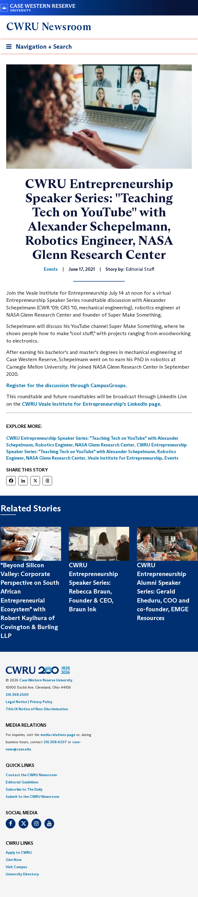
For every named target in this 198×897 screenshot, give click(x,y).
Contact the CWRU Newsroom (31, 775)
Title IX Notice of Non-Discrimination (37, 709)
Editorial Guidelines (22, 782)
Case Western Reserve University (45, 680)
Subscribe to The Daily (24, 789)
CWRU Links (19, 843)
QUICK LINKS (20, 765)
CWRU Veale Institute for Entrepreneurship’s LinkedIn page (91, 404)
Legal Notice (16, 701)
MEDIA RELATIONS (26, 725)
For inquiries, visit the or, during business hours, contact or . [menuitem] (48, 741)
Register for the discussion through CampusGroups (66, 385)
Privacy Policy (41, 701)
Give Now (13, 859)
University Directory (22, 874)
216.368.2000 (17, 694)
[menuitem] (99, 774)
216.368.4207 (55, 742)
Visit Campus (16, 867)
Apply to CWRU (19, 852)
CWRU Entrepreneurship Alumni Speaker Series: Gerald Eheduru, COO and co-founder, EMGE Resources (163, 591)
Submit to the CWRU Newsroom (32, 796)
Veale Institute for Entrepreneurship (125, 458)
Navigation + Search (37, 48)
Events (171, 458)
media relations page (57, 734)
